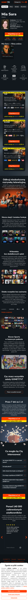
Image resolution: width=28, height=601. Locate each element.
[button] (2, 537)
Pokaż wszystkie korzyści (14, 392)
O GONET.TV (6, 559)
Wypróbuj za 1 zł (14, 419)
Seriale (17, 6)
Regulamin (7, 561)
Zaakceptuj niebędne (14, 594)
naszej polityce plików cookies (14, 587)
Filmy (11, 6)
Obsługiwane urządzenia (17, 561)
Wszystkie (4, 6)
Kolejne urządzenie (6, 312)
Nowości (13, 559)
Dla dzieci (23, 6)
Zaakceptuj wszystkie (14, 591)
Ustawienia (14, 598)
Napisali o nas (21, 559)
